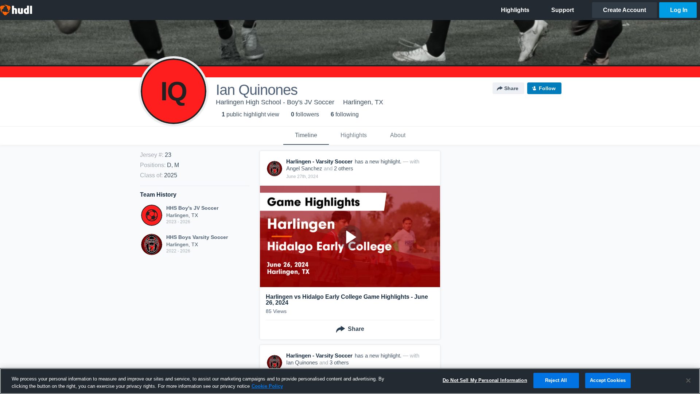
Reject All (556, 380)
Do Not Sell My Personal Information (485, 380)
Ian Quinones (302, 362)
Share (511, 88)
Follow (547, 88)
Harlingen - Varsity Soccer (319, 161)
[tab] (306, 136)
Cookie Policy (267, 386)
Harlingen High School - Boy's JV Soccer (275, 102)
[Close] (688, 380)
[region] (350, 381)
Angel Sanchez (304, 168)
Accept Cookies (608, 380)
